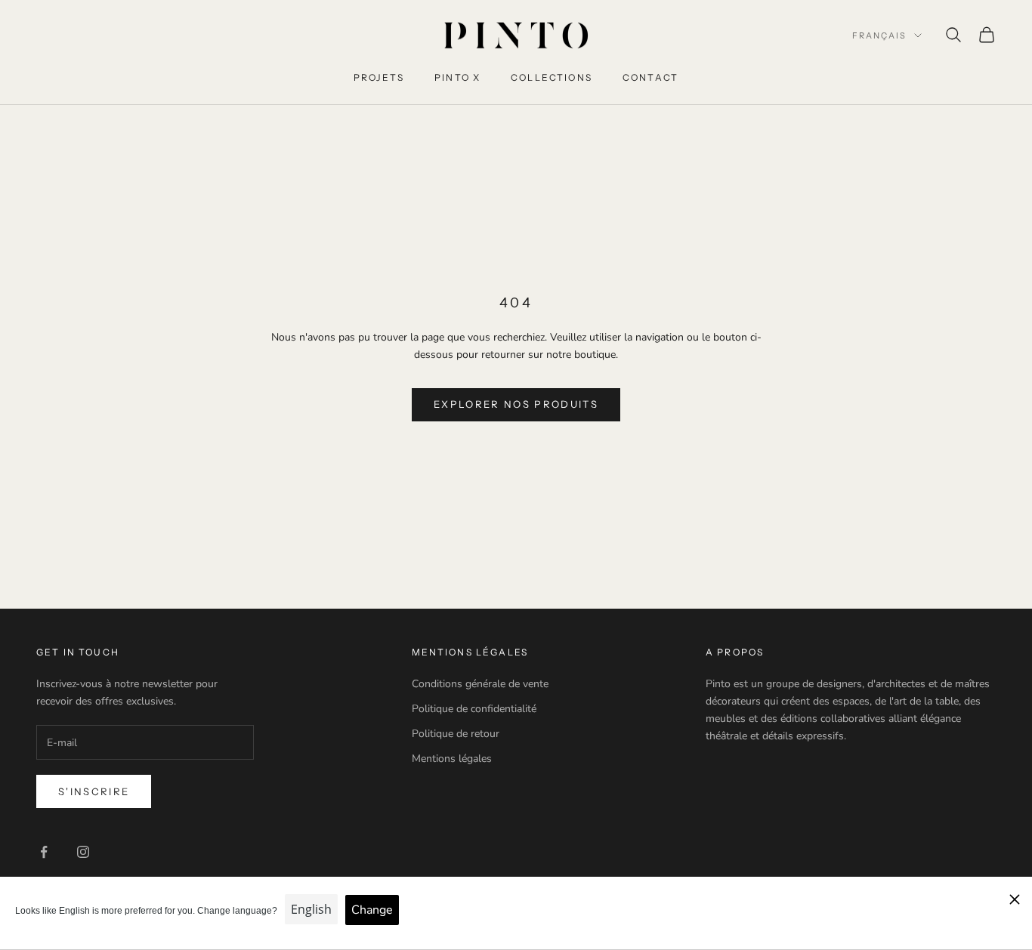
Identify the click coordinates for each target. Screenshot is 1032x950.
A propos (735, 652)
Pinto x (457, 77)
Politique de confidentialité (474, 709)
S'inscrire (93, 791)
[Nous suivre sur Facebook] (43, 851)
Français (879, 35)
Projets (379, 77)
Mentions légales (452, 758)
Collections (551, 77)
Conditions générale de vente (480, 684)
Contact (650, 77)
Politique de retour (455, 733)
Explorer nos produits (516, 404)
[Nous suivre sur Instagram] (83, 851)
